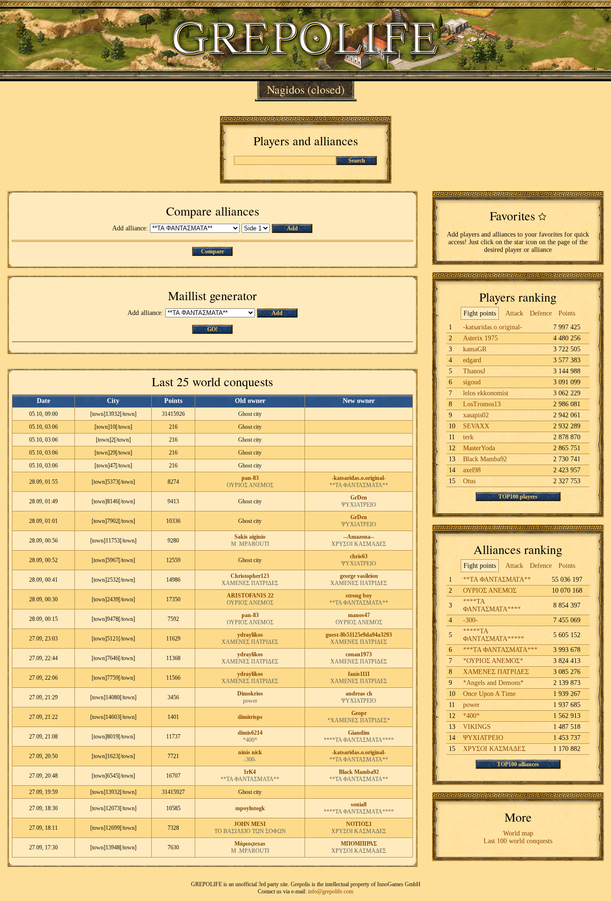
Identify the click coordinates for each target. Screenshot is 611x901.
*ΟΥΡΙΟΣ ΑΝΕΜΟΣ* (493, 660)
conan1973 (359, 654)
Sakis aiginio (249, 536)
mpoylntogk (250, 808)
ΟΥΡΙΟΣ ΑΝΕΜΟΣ (250, 485)
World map (518, 833)
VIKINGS (477, 726)
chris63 (359, 556)
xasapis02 (476, 415)
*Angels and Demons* (493, 682)
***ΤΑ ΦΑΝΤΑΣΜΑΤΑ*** (500, 649)
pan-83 (250, 478)
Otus (469, 481)
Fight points (480, 313)
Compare (212, 251)
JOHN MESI (250, 824)
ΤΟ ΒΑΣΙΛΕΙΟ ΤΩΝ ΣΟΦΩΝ (250, 831)
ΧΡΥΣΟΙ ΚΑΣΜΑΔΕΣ (358, 544)
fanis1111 (359, 674)
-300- (250, 759)
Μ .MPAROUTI (250, 544)
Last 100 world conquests (518, 841)
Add (292, 228)
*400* (250, 740)
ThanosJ (474, 371)
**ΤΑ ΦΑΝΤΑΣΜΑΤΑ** (358, 485)
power (250, 700)
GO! (212, 329)
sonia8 (359, 804)
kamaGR (474, 349)
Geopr (359, 713)
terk (468, 437)
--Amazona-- (358, 536)
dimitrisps (250, 717)
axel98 (472, 470)
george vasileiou (359, 576)
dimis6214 (250, 732)
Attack (514, 313)
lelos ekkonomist (485, 393)
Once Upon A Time (489, 693)
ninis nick (250, 752)
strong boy (359, 595)
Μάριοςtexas (249, 843)
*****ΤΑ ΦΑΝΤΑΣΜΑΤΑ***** (493, 635)
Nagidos (286, 89)
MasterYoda (479, 448)
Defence (541, 313)
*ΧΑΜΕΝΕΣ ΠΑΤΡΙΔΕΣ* (358, 720)
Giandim (358, 732)
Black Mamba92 (359, 772)
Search (356, 160)
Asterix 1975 (480, 338)
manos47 (359, 615)
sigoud (472, 382)
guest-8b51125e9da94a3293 (359, 634)
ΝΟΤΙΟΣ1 (359, 824)
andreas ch (359, 693)
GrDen (358, 497)
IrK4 (250, 772)
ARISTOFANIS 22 (250, 595)
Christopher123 (250, 576)
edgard (472, 360)
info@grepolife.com (330, 891)
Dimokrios (250, 693)
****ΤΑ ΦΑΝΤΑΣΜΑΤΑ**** (359, 740)
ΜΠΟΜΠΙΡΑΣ (359, 843)
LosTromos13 (482, 404)
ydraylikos (250, 634)
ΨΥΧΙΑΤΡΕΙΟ (358, 504)
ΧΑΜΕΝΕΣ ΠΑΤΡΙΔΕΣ (249, 583)
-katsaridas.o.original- (359, 478)
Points (566, 313)
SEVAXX (476, 426)
